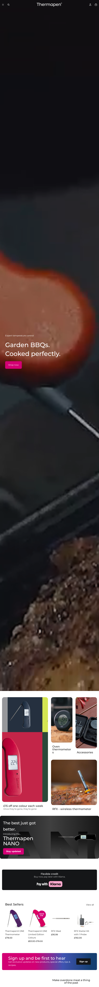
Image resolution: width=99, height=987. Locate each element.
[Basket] (96, 5)
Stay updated (13, 851)
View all (90, 905)
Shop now (13, 365)
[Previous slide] (8, 918)
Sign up (83, 961)
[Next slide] (22, 918)
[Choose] (21, 924)
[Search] (8, 5)
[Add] (67, 924)
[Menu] (3, 5)
